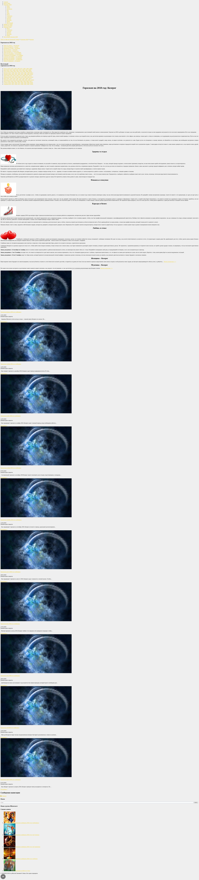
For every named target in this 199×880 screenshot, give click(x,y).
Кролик (18, 73)
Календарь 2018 (8, 25)
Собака (18, 82)
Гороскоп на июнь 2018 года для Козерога (10, 675)
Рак (8, 10)
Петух (18, 81)
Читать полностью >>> (170, 261)
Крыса (18, 68)
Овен (8, 6)
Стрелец (9, 17)
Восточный (10, 23)
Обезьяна (19, 80)
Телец (8, 7)
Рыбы (8, 21)
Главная (6, 2)
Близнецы (9, 9)
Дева (8, 13)
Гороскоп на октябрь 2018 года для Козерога (11, 467)
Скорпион (9, 16)
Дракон (18, 74)
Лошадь (18, 77)
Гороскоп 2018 (7, 4)
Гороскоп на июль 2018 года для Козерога (10, 623)
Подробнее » (4, 321)
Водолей (9, 20)
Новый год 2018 (8, 24)
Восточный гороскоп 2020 (11, 37)
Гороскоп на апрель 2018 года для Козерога (11, 779)
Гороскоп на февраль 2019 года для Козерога (11, 312)
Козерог (9, 18)
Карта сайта (7, 3)
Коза (17, 78)
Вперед (4, 796)
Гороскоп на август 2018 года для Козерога (10, 571)
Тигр (18, 71)
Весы (8, 14)
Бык (17, 70)
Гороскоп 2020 (7, 27)
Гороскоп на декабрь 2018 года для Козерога (11, 364)
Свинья (18, 84)
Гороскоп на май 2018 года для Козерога (10, 727)
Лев (8, 11)
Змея (18, 75)
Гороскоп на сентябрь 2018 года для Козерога (11, 519)
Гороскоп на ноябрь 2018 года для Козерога (11, 415)
